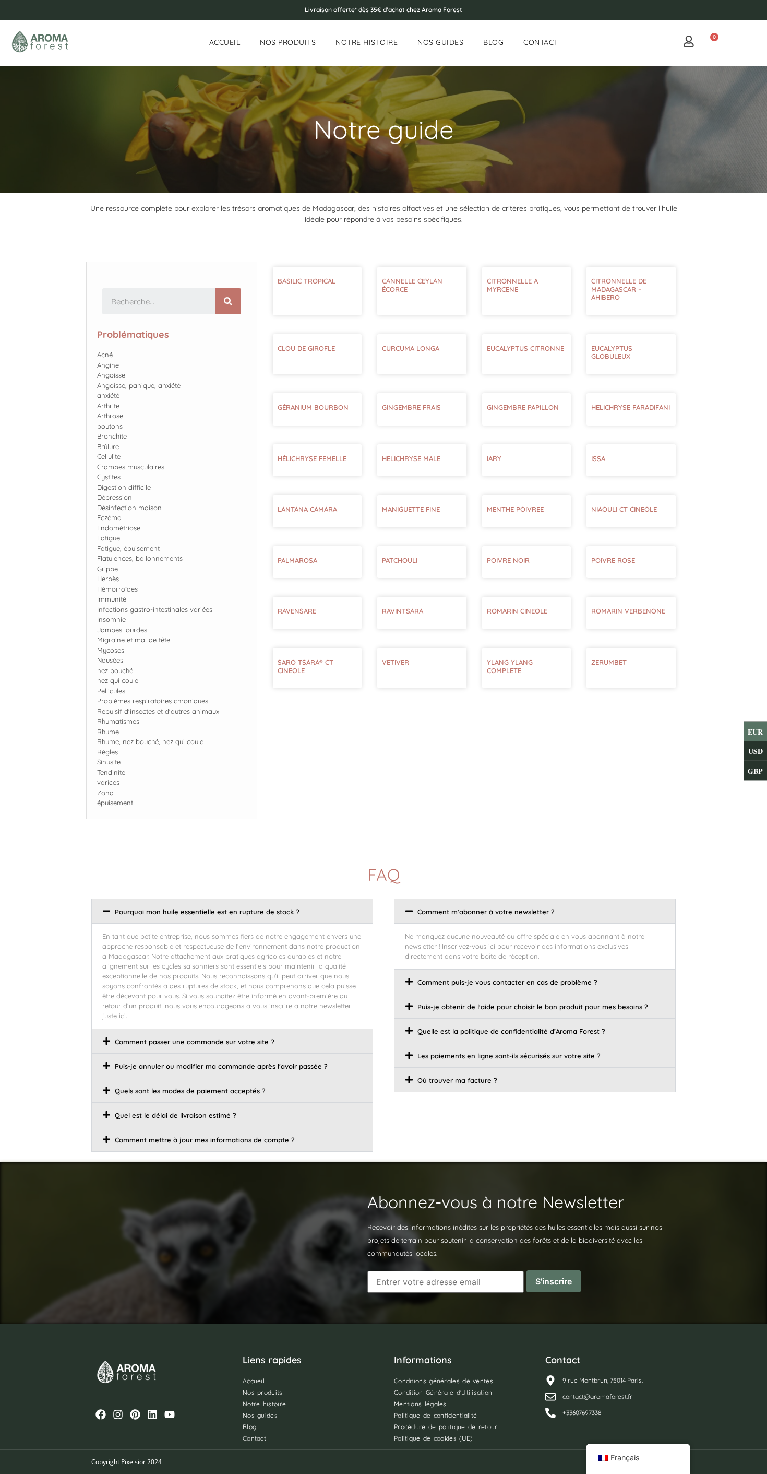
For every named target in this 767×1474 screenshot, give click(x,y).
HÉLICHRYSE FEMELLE (312, 458)
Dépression (114, 497)
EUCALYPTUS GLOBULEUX (611, 352)
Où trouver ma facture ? (457, 1080)
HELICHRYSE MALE (411, 458)
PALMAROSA (297, 560)
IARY (494, 458)
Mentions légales (420, 1404)
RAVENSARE (297, 611)
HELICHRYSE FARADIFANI (630, 407)
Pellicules (111, 691)
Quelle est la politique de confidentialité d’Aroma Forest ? (511, 1031)
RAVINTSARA (402, 611)
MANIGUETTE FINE (411, 509)
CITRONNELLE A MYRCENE (512, 285)
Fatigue (108, 538)
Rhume (108, 731)
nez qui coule (117, 680)
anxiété (108, 395)
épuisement (115, 802)
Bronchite (112, 436)
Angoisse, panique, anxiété (139, 385)
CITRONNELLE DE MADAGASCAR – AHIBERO (618, 289)
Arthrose (110, 415)
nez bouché (115, 670)
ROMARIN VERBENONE (628, 611)
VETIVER (395, 662)
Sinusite (109, 762)
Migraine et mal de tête (133, 639)
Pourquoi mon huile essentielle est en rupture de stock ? (207, 911)
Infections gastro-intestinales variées (154, 609)
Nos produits (288, 42)
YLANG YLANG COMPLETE (510, 666)
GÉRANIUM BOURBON (313, 407)
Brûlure (108, 446)
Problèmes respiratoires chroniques (152, 701)
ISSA (598, 458)
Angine (108, 365)
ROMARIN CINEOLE (517, 611)
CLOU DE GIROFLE (306, 348)
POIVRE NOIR (508, 560)
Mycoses (110, 650)
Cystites (109, 477)
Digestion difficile (124, 487)
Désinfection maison (129, 507)
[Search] (228, 301)
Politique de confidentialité (435, 1415)
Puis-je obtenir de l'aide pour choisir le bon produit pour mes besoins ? (532, 1007)
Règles (107, 752)
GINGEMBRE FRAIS (411, 407)
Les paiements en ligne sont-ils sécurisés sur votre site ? (509, 1056)
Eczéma (109, 517)
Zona (105, 792)
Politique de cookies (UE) (433, 1438)
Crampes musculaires (130, 467)
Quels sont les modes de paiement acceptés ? (190, 1091)
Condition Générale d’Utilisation (443, 1392)
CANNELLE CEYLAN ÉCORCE (412, 285)
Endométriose (118, 528)
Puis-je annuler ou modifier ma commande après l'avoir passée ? (221, 1066)
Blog (493, 42)
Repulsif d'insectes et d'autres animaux (158, 711)
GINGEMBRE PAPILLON (523, 407)
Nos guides (440, 42)
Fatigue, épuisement (128, 548)
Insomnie (111, 619)
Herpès (108, 578)
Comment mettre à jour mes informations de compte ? (205, 1140)
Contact (540, 42)
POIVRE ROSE (613, 560)
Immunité (111, 599)
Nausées (110, 660)
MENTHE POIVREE (515, 509)
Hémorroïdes (117, 589)
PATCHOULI (399, 560)
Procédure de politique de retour (446, 1427)
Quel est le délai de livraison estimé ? (175, 1115)
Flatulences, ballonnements (140, 558)
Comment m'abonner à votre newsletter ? (486, 911)
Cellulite (109, 456)
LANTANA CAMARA (307, 509)
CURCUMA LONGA (410, 348)
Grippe (107, 568)
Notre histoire (366, 42)
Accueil (225, 42)
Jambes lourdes (122, 630)
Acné (105, 354)
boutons (110, 426)
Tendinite (111, 772)
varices (108, 782)
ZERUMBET (609, 662)
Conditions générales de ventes (443, 1381)
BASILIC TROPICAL (306, 281)
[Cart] (710, 42)
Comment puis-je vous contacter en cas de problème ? (507, 982)
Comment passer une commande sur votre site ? (194, 1041)
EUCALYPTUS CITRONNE (525, 348)
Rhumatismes (118, 721)
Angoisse (111, 375)
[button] (232, 911)
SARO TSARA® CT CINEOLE (305, 666)
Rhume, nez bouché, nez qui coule (150, 741)
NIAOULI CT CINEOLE (624, 509)
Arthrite (108, 406)
